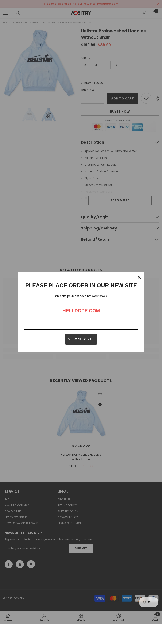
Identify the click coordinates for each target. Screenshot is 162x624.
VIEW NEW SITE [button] (81, 339)
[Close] (139, 277)
